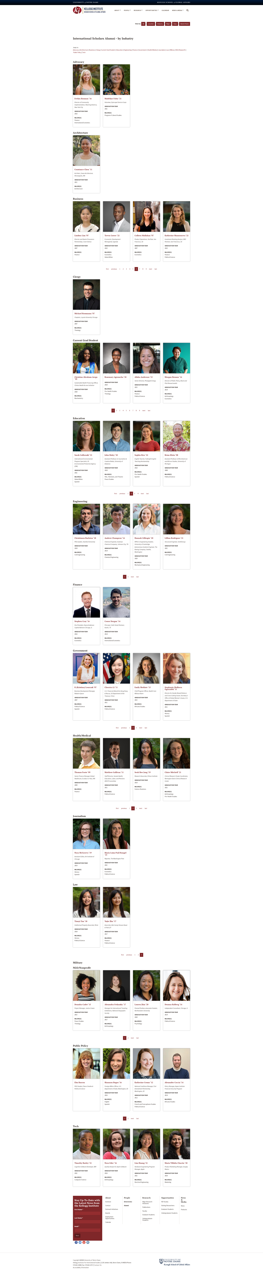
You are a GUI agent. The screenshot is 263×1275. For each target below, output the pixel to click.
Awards (107, 1213)
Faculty (144, 1211)
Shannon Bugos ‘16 (113, 1082)
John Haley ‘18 (111, 455)
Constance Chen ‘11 (83, 169)
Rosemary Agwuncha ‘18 (115, 377)
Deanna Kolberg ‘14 (173, 1004)
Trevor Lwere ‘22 (112, 235)
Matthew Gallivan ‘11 (114, 772)
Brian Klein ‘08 (171, 455)
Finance (135, 50)
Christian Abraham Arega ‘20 (85, 378)
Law (167, 50)
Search (187, 11)
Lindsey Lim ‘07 (81, 235)
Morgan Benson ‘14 (173, 377)
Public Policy (77, 52)
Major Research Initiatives (147, 1202)
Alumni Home (184, 24)
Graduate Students (148, 1215)
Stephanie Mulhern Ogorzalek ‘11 (173, 688)
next (150, 269)
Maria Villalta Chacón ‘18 (176, 1163)
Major (168, 24)
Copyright (76, 1260)
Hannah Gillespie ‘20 (144, 538)
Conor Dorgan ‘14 (112, 621)
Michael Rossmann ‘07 (84, 313)
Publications (146, 1207)
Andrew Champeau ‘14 (115, 538)
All (143, 24)
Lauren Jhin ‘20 (141, 1004)
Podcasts (184, 1209)
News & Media (177, 10)
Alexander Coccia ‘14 (174, 1082)
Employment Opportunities (109, 1217)
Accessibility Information (81, 1268)
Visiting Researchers (167, 1205)
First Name (78, 1209)
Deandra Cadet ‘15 (82, 1004)
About (117, 10)
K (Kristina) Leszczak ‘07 (85, 687)
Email (76, 1226)
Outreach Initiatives (111, 1209)
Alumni (126, 1205)
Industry (160, 24)
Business (92, 50)
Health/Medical (152, 50)
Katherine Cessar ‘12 (144, 1082)
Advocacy (76, 50)
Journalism (161, 50)
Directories (128, 1202)
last (156, 269)
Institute (108, 1202)
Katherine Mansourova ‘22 (176, 235)
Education (119, 50)
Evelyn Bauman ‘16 (83, 98)
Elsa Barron (79, 1082)
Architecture (84, 50)
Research (137, 10)
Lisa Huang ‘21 (141, 1163)
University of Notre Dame (92, 1260)
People (127, 10)
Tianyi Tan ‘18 (80, 921)
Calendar (165, 10)
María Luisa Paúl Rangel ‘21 (115, 853)
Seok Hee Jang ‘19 (143, 772)
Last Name (78, 1218)
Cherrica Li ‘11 (111, 687)
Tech (83, 52)
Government (143, 50)
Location (151, 24)
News (183, 1206)
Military (172, 50)
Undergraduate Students (147, 1219)
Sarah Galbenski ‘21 (83, 455)
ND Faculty (164, 1202)
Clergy (98, 50)
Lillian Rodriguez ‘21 (174, 538)
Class (175, 24)
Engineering (128, 50)
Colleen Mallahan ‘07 (144, 235)
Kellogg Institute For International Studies (86, 1263)
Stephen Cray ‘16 (82, 621)
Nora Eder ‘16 (111, 1163)
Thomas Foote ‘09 (82, 772)
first (107, 269)
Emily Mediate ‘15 (143, 687)
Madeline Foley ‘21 (113, 98)
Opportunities (151, 10)
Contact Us (98, 1265)
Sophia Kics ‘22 (141, 455)
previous (114, 269)
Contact (108, 1205)
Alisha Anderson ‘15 (144, 377)
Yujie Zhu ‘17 (110, 921)
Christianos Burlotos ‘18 (85, 538)
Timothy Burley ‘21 (83, 1163)
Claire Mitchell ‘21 (173, 772)
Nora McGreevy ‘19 (83, 852)
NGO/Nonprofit (180, 50)
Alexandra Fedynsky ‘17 (115, 1004)
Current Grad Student (108, 50)
